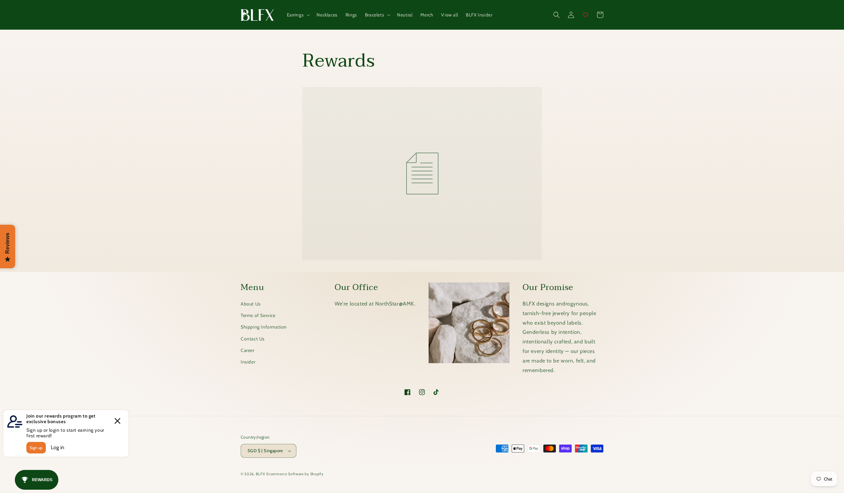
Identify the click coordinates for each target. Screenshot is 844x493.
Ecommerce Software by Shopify (294, 474)
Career (248, 350)
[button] (298, 15)
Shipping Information (264, 327)
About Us (251, 304)
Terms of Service (258, 315)
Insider (248, 362)
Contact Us (253, 339)
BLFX (260, 474)
